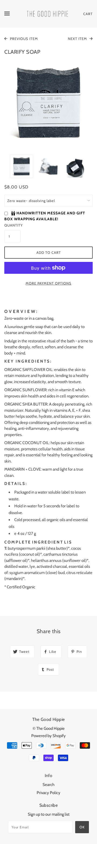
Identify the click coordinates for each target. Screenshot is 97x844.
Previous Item (23, 38)
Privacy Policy (48, 792)
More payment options (48, 283)
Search (48, 784)
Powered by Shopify (48, 735)
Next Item (78, 38)
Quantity (12, 225)
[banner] (47, 13)
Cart (88, 14)
